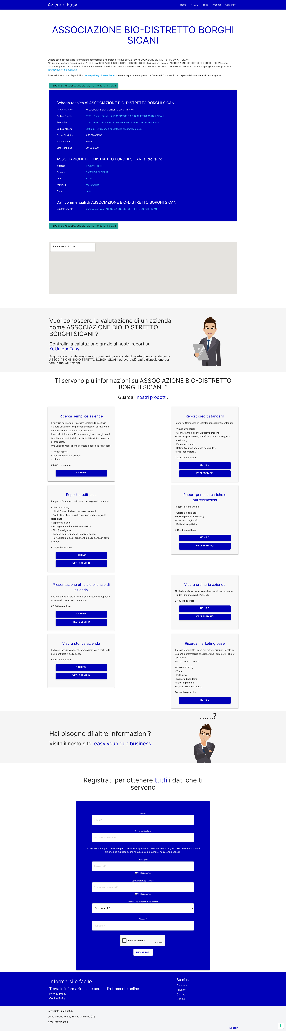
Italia (88, 191)
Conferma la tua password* (143, 881)
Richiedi (81, 472)
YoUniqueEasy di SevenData (62, 69)
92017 (89, 178)
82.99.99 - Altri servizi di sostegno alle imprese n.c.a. (114, 128)
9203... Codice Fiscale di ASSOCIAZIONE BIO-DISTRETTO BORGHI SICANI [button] (125, 116)
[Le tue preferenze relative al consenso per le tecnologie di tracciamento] (281, 1026)
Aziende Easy (62, 5)
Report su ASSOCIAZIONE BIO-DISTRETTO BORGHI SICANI (84, 85)
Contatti (181, 994)
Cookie (181, 998)
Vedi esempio (205, 473)
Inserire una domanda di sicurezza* (143, 902)
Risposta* (143, 919)
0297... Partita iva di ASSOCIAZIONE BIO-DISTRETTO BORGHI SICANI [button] (122, 122)
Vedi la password (144, 873)
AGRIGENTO (92, 184)
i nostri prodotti (150, 397)
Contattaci (230, 4)
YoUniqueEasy (64, 348)
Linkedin (233, 1027)
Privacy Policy (57, 993)
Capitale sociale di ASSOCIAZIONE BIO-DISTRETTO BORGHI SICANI (121, 209)
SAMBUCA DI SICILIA (97, 172)
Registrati (143, 952)
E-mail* (143, 813)
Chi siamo (182, 985)
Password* (143, 860)
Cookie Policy (57, 998)
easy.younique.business (122, 743)
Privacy (181, 989)
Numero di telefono (143, 831)
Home (183, 4)
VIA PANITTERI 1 (94, 165)
